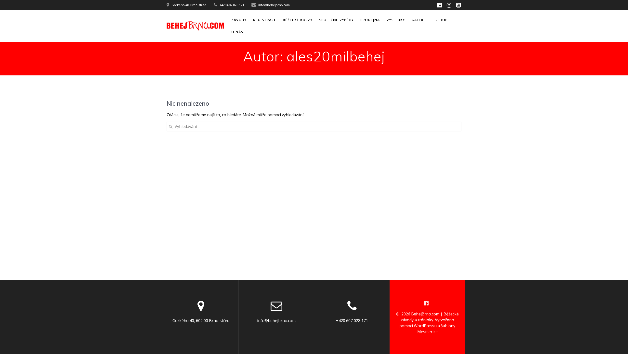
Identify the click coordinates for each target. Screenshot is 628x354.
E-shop (440, 19)
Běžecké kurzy (298, 19)
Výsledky (396, 19)
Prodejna (370, 19)
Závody (239, 19)
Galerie (419, 19)
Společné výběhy (336, 19)
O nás (237, 31)
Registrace (264, 19)
